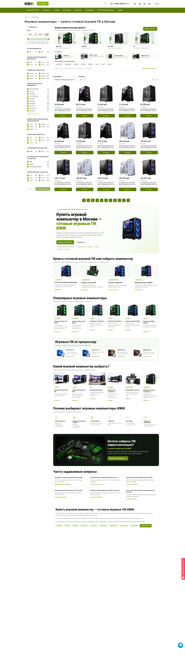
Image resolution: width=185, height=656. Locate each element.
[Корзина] (149, 4)
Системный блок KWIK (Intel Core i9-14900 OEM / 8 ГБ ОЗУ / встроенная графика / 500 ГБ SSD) (63, 109)
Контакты (46, 10)
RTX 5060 (76, 64)
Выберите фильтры (43, 189)
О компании (89, 10)
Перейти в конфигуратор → (118, 458)
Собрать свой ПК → (150, 28)
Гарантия (77, 10)
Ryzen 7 (103, 64)
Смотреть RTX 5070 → (61, 497)
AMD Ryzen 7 (103, 525)
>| (128, 200)
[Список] (157, 79)
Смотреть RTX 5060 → (132, 484)
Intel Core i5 (84, 525)
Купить (64, 115)
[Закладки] (144, 4)
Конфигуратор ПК (146, 525)
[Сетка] (153, 79)
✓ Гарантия (97, 246)
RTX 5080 (90, 64)
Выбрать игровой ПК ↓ (65, 242)
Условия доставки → (132, 499)
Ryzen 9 (109, 64)
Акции (120, 10)
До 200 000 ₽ (68, 64)
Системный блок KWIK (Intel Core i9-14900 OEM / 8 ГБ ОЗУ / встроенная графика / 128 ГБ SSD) (106, 109)
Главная (27, 17)
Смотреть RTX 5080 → (96, 497)
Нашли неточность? (183, 567)
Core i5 (97, 64)
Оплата (56, 10)
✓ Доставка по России (62, 249)
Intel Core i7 (94, 525)
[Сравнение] (139, 4)
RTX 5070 (83, 64)
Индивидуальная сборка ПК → (63, 484)
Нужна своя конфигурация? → (149, 68)
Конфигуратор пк (32, 10)
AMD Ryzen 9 (113, 525)
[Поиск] (105, 4)
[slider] (28, 39)
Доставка (67, 10)
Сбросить (31, 189)
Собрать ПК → (81, 242)
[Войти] (134, 4)
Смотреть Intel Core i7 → (97, 484)
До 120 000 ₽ (59, 64)
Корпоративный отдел (106, 10)
